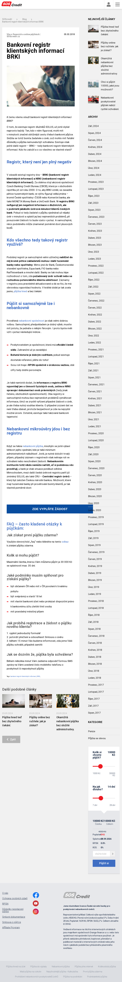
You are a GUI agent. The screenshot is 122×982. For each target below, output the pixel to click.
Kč (113, 754)
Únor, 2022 (93, 335)
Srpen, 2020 (94, 461)
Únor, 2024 (93, 168)
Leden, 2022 (94, 342)
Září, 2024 (93, 126)
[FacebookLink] (36, 895)
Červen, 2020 (95, 475)
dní (113, 786)
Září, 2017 (93, 705)
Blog (24, 19)
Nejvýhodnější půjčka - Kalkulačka (62, 972)
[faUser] (109, 4)
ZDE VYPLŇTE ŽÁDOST (50, 509)
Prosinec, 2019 (96, 517)
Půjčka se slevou (97, 738)
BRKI (38, 676)
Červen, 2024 (95, 140)
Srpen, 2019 (94, 545)
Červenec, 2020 (96, 468)
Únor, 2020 (93, 503)
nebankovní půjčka (33, 446)
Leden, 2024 (94, 175)
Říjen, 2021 (94, 363)
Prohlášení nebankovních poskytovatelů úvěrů (36, 977)
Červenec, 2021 (96, 384)
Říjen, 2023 (94, 196)
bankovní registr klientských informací (23, 676)
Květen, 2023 (95, 230)
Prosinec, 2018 (96, 601)
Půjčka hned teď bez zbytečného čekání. (12, 721)
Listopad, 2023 (96, 189)
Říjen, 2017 (94, 698)
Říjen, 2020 (94, 447)
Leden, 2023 (94, 258)
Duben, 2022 (94, 321)
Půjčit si (104, 863)
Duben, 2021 (94, 405)
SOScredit (7, 19)
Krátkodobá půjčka (107, 967)
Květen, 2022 (95, 314)
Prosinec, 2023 (96, 182)
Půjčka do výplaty (38, 967)
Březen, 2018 (95, 663)
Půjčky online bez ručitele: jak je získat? (39, 721)
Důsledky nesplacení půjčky (12, 910)
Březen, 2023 (95, 244)
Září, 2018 (93, 622)
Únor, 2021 (93, 419)
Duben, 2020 (94, 489)
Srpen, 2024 (94, 133)
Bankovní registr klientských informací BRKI (22, 22)
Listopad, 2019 (96, 524)
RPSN (5, 904)
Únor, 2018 (93, 670)
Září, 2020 (93, 454)
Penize (91, 731)
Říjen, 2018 (94, 615)
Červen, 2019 (95, 559)
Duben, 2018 (94, 657)
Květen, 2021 (95, 398)
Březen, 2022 (95, 328)
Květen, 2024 (95, 147)
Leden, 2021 (94, 426)
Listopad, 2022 (96, 272)
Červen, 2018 (95, 643)
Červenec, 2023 (96, 216)
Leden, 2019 (94, 594)
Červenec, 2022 (96, 300)
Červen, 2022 (95, 307)
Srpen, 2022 (94, 293)
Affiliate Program (11, 927)
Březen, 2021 (95, 412)
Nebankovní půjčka (61, 967)
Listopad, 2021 (96, 356)
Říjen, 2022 (94, 279)
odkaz (65, 541)
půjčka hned (20, 291)
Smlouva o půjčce (11, 922)
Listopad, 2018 (96, 608)
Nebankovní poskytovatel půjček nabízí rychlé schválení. (110, 103)
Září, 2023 (93, 203)
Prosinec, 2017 (96, 684)
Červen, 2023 (95, 223)
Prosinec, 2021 (96, 349)
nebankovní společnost (31, 320)
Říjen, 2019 (94, 531)
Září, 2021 (93, 370)
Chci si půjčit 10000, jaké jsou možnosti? (110, 85)
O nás (5, 893)
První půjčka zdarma (92, 972)
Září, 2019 (93, 538)
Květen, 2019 (95, 566)
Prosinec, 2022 (96, 265)
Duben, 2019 (94, 573)
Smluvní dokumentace (13, 917)
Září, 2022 (93, 286)
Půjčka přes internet (84, 967)
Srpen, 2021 (94, 377)
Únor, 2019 (93, 587)
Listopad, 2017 (96, 691)
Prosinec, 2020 (96, 433)
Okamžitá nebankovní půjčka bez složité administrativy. (109, 66)
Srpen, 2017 (94, 712)
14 (109, 786)
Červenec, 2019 (96, 552)
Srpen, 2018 (94, 629)
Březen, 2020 (95, 496)
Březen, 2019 (95, 580)
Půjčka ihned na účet (15, 967)
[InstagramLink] (36, 912)
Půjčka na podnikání (72, 977)
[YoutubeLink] (36, 903)
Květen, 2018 (95, 650)
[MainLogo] (13, 4)
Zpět (12, 739)
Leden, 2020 (94, 510)
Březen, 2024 (95, 161)
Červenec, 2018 (96, 636)
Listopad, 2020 (96, 440)
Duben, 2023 (94, 237)
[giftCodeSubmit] (112, 854)
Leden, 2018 (94, 677)
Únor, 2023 (93, 251)
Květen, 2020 (95, 482)
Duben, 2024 (94, 154)
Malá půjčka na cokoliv (30, 972)
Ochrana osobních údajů (14, 898)
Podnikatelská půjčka (97, 977)
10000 (111, 752)
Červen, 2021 (95, 391)
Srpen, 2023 (94, 209)
